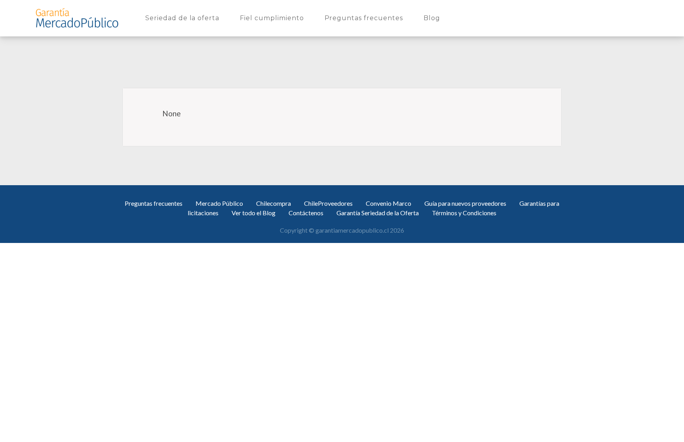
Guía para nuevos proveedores (465, 203)
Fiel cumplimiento (273, 18)
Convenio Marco (388, 203)
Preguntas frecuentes (365, 18)
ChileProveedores (328, 203)
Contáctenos (306, 212)
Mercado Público (219, 203)
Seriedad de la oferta (183, 18)
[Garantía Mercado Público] (76, 18)
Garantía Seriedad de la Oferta (377, 212)
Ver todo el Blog (254, 212)
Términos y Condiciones (464, 212)
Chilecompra (273, 203)
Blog (433, 18)
